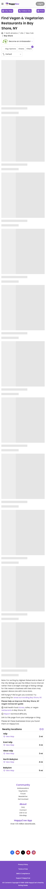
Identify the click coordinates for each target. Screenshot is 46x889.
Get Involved (23, 799)
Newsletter (23, 796)
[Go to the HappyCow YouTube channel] (18, 852)
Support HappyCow (23, 878)
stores (21, 707)
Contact (23, 810)
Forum (23, 794)
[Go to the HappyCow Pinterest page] (28, 852)
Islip (5, 733)
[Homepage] (12, 3)
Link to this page (8, 717)
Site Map (23, 815)
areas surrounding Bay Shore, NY (28, 697)
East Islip (7, 742)
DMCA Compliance (23, 873)
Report (7, 714)
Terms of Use (23, 869)
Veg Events (23, 791)
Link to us (23, 813)
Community (23, 784)
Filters (30, 48)
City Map (9, 11)
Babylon (7, 767)
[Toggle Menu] (2, 3)
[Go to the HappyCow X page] (23, 852)
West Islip (8, 750)
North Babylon (10, 759)
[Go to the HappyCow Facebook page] (12, 852)
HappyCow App (23, 820)
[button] (40, 729)
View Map (9, 736)
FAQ (23, 807)
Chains (21, 49)
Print (42, 11)
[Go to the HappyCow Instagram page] (34, 852)
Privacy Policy (23, 864)
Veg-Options (10, 49)
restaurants (6, 710)
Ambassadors (23, 788)
